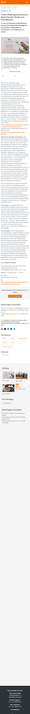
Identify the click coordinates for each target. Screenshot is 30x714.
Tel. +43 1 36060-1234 (15, 706)
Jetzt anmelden (15, 296)
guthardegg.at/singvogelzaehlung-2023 (13, 132)
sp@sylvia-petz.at (10, 314)
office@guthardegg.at (18, 121)
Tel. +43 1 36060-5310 (15, 702)
